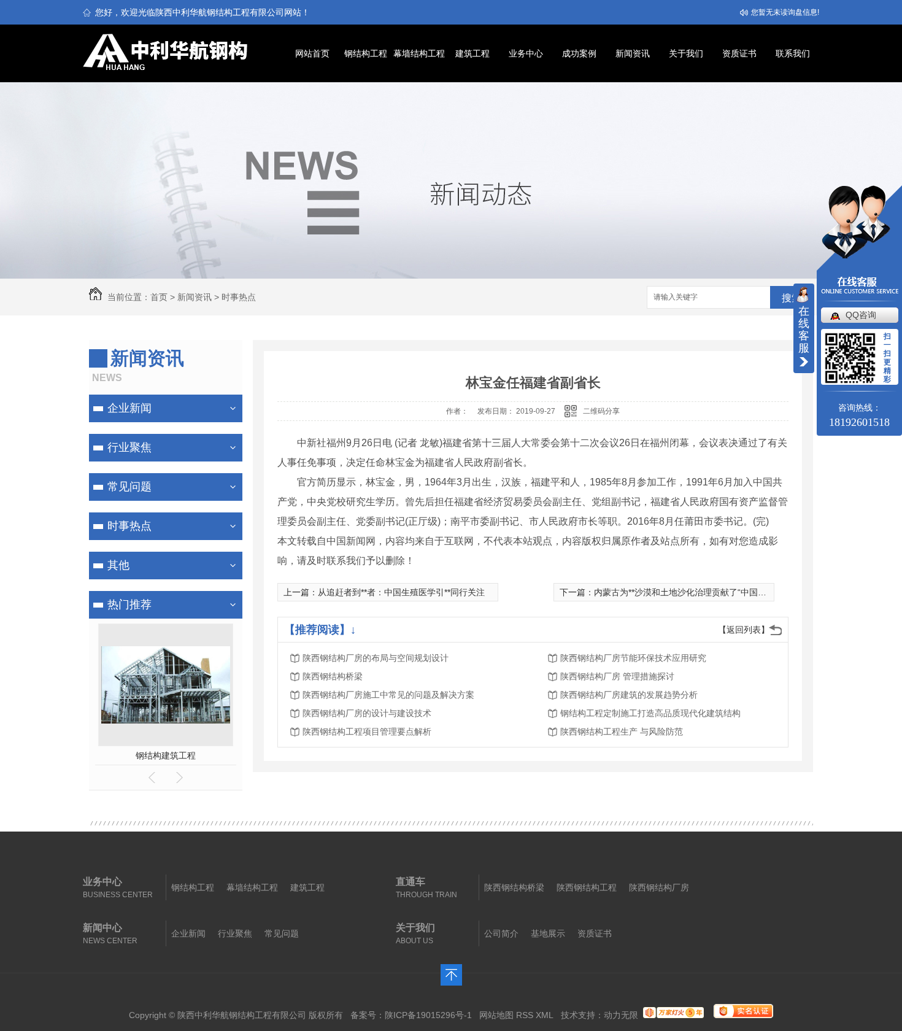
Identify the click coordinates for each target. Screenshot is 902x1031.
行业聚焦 (129, 447)
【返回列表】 (743, 630)
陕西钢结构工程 (587, 887)
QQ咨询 (861, 315)
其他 (118, 565)
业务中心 (526, 53)
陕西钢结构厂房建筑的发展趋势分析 (629, 695)
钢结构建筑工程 (166, 755)
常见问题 (129, 487)
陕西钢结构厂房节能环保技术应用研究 (633, 658)
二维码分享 (601, 411)
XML (544, 1015)
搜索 (791, 298)
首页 (159, 297)
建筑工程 (472, 53)
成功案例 (579, 53)
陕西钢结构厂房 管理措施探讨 (617, 676)
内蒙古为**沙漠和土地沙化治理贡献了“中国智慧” (686, 592)
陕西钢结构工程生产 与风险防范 (621, 731)
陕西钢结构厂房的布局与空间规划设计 (376, 658)
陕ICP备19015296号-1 (428, 1015)
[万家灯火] (673, 1015)
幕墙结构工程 (419, 53)
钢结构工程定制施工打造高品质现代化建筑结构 (650, 713)
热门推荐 (129, 604)
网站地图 (496, 1015)
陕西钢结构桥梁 (333, 676)
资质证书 (739, 53)
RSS (524, 1015)
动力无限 (621, 1015)
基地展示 (548, 933)
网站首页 (312, 53)
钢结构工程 (365, 53)
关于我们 (686, 53)
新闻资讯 (632, 53)
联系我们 (793, 53)
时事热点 (239, 297)
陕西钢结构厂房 (659, 887)
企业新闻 (129, 408)
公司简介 (501, 933)
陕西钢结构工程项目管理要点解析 (367, 731)
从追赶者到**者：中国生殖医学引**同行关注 (401, 592)
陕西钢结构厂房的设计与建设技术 (367, 713)
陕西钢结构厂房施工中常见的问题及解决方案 (388, 695)
